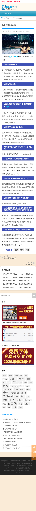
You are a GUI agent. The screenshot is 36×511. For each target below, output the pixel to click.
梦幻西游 (8, 396)
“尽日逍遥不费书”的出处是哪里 (12, 432)
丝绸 (16, 56)
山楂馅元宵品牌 (24, 281)
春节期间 (15, 392)
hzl (7, 31)
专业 (4, 375)
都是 (20, 407)
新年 (22, 389)
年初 (21, 386)
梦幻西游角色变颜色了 (10, 429)
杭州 (10, 56)
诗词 (4, 407)
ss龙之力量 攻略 (27, 264)
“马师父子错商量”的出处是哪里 (12, 438)
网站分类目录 (31, 460)
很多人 (27, 386)
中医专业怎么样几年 (9, 442)
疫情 (5, 399)
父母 (28, 396)
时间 (28, 389)
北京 (4, 382)
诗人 (27, 403)
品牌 (9, 382)
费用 (9, 407)
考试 (4, 404)
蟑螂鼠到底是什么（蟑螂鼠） (11, 287)
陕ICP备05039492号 (27, 463)
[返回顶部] (34, 457)
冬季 (28, 379)
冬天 (21, 378)
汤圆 (16, 396)
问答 (8, 106)
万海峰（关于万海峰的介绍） (12, 435)
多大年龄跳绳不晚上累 (10, 426)
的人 (12, 399)
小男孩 (18, 472)
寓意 (16, 386)
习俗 (16, 375)
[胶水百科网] (18, 7)
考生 (30, 400)
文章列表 (9, 2)
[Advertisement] (18, 493)
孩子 (30, 382)
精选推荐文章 (6, 463)
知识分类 (17, 2)
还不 (15, 407)
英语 (20, 404)
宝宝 (11, 386)
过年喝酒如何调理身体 (26, 284)
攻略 (15, 389)
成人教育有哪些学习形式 (10, 284)
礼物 (25, 400)
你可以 (5, 379)
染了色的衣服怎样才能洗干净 (12, 448)
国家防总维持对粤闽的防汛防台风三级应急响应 (27, 277)
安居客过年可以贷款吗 (10, 277)
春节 (6, 392)
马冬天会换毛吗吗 (24, 287)
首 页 (3, 2)
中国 (10, 375)
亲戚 (21, 375)
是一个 (23, 393)
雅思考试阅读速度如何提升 (11, 281)
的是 (19, 400)
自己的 (12, 403)
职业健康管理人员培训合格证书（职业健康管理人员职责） (18, 422)
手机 (4, 389)
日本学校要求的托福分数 (10, 419)
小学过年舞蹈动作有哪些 (27, 274)
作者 (26, 376)
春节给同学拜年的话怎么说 (11, 274)
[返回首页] (34, 447)
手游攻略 (8, 18)
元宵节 (13, 378)
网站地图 (13, 463)
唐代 (15, 382)
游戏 (23, 396)
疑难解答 (19, 463)
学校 (25, 382)
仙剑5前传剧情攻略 (10, 258)
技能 (9, 389)
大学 (20, 382)
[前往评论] (34, 452)
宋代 (5, 385)
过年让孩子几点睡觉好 (10, 445)
